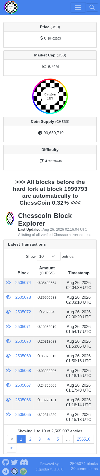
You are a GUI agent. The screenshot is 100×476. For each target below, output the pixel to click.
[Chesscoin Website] (15, 470)
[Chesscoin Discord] (24, 461)
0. (52, 38)
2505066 (23, 399)
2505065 (23, 414)
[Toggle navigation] (78, 7)
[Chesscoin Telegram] (5, 470)
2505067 (23, 385)
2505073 (23, 297)
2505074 (23, 282)
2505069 (23, 355)
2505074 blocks (84, 464)
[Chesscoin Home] (11, 7)
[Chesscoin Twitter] (14, 461)
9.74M (53, 66)
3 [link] (39, 439)
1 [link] (21, 439)
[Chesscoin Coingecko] (23, 470)
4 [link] (49, 439)
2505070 (23, 341)
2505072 (23, 311)
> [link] (11, 448)
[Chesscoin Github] (5, 461)
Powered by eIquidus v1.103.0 (49, 466)
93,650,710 (54, 133)
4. (53, 161)
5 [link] (58, 439)
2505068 (23, 370)
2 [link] (30, 439)
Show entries (50, 256)
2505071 (23, 326)
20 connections (84, 469)
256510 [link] (83, 439)
